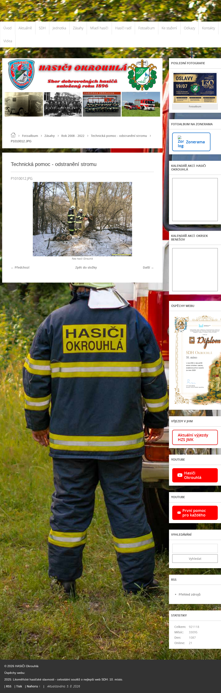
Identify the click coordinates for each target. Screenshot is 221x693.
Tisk (19, 686)
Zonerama (195, 141)
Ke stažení (169, 28)
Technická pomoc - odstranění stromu (119, 136)
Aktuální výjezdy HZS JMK (193, 437)
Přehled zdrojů (189, 594)
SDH (42, 28)
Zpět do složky (86, 267)
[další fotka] (147, 219)
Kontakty (208, 28)
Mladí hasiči (99, 28)
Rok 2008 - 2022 (72, 136)
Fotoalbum (146, 28)
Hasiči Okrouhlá (192, 475)
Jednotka (59, 28)
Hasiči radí (123, 28)
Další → (148, 267)
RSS (8, 686)
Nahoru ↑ (33, 686)
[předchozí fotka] (18, 219)
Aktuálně (25, 28)
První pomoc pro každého (194, 513)
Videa (7, 41)
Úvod (7, 28)
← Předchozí (20, 267)
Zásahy (78, 28)
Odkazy (189, 28)
